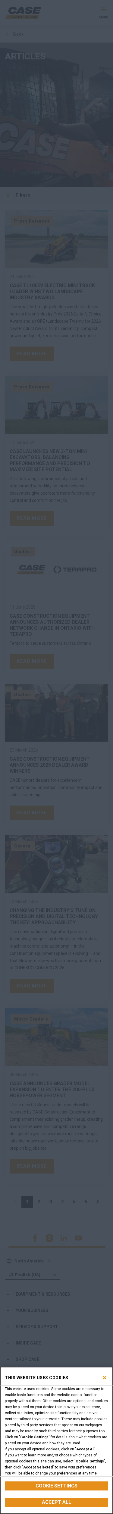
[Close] (104, 1377)
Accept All (56, 1502)
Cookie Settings (56, 1486)
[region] (56, 1440)
